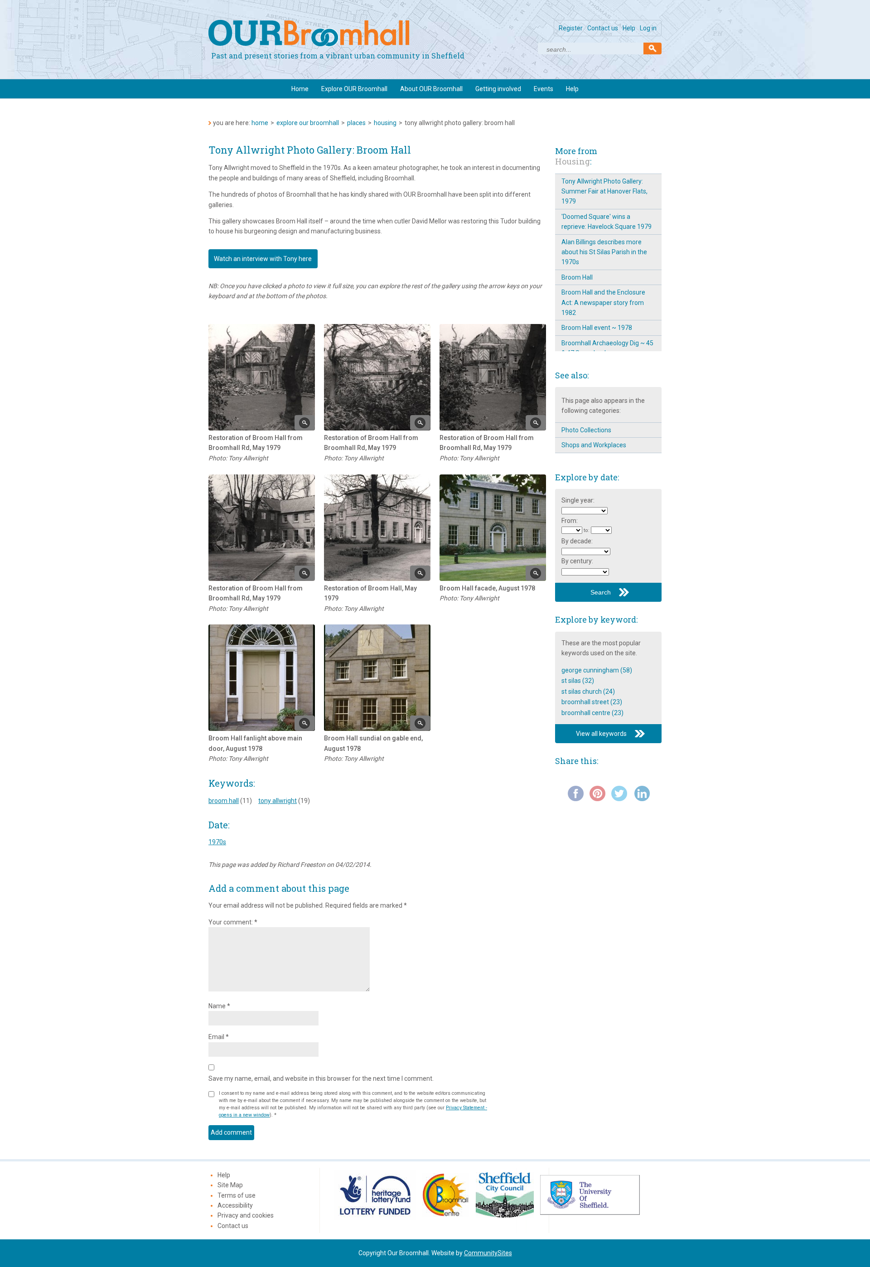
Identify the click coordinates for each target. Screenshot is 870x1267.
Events (543, 89)
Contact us (602, 28)
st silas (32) (577, 680)
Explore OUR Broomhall (354, 89)
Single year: (577, 500)
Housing (385, 122)
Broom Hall (577, 277)
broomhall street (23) (591, 702)
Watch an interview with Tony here (263, 258)
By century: (577, 561)
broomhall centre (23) (592, 712)
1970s (217, 842)
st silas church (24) (588, 691)
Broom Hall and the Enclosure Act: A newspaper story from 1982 (603, 302)
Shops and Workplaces (593, 445)
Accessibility (235, 1205)
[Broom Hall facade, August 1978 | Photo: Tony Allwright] (493, 527)
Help (629, 28)
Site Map (230, 1185)
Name (219, 1006)
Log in (648, 28)
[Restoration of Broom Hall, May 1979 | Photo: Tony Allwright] (377, 527)
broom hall (223, 800)
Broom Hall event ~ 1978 (596, 327)
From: (569, 520)
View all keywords (601, 733)
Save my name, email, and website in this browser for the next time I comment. (321, 1078)
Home (300, 89)
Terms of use (237, 1195)
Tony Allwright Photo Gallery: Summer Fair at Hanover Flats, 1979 (604, 191)
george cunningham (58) (596, 670)
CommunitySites (488, 1253)
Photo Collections (586, 430)
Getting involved (498, 89)
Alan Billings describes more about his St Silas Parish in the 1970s (604, 252)
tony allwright (277, 800)
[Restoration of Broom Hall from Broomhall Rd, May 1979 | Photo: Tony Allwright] (261, 377)
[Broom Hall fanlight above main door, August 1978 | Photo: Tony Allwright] (261, 677)
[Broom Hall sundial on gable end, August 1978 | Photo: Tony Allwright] (377, 677)
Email (218, 1036)
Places (356, 122)
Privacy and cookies (246, 1215)
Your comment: (232, 922)
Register (571, 28)
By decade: (577, 541)
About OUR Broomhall (431, 89)
